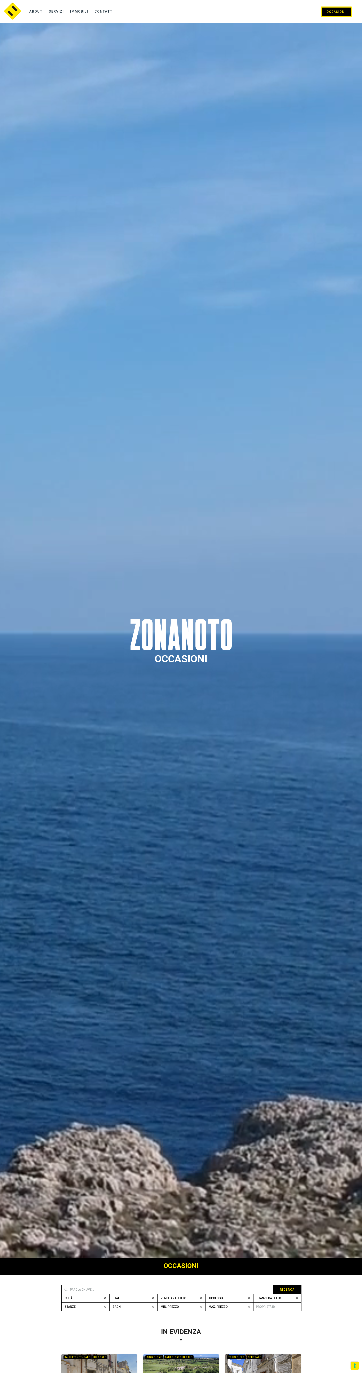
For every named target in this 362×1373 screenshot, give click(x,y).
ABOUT (36, 11)
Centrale (254, 1357)
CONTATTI (104, 11)
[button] (85, 1298)
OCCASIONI (336, 11)
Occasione (154, 1357)
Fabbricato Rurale (179, 1357)
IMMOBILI (79, 11)
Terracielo (236, 1357)
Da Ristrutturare (77, 1357)
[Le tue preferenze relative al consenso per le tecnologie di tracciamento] (355, 1366)
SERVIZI (56, 11)
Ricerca (287, 1289)
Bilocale (99, 1357)
